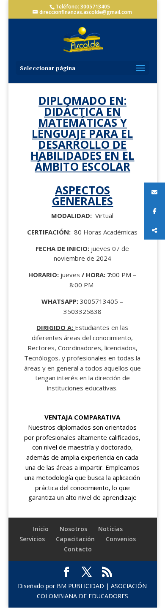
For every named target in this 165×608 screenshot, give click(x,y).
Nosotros (73, 529)
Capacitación (75, 539)
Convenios (121, 539)
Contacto (78, 549)
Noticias (110, 529)
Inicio (41, 529)
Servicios (32, 539)
